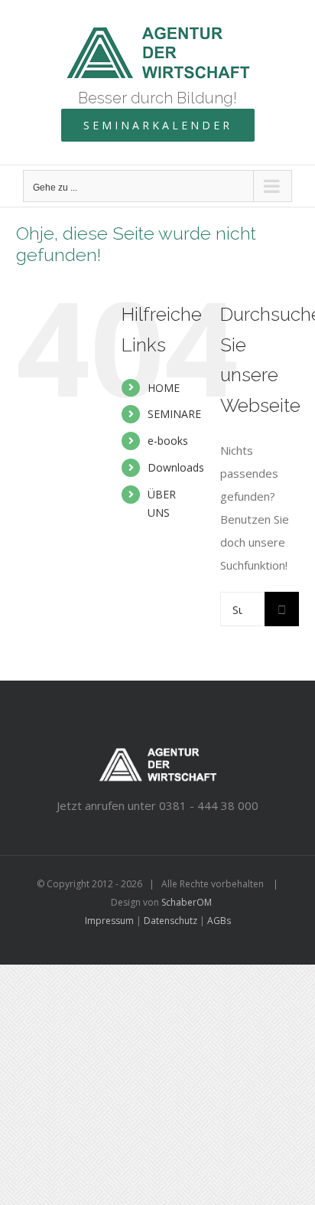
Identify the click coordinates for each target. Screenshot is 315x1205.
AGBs (219, 920)
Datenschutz (170, 920)
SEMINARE (174, 414)
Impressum (109, 920)
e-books (168, 440)
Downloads (176, 467)
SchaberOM (186, 902)
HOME (164, 387)
